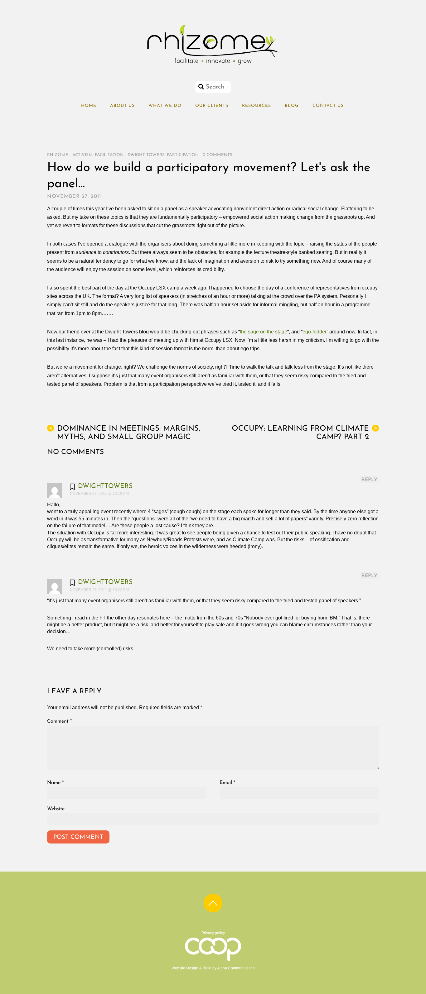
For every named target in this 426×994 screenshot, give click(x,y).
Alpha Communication (236, 968)
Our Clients (211, 105)
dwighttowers (105, 486)
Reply (369, 479)
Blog (292, 105)
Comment (59, 721)
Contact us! (328, 105)
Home (88, 105)
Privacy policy (213, 933)
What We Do (165, 105)
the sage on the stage (263, 331)
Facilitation (109, 155)
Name (55, 782)
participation (183, 155)
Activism (82, 155)
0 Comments (217, 155)
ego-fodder (315, 331)
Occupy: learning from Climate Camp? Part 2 (304, 433)
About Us (122, 105)
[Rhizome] (213, 65)
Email (227, 782)
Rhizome (57, 155)
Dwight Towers (146, 155)
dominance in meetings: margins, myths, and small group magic (124, 433)
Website (56, 808)
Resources (256, 105)
